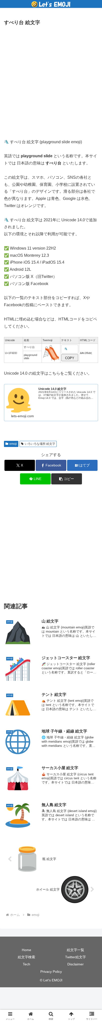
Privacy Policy (51, 972)
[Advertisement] (51, 80)
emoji (13, 444)
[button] (66, 478)
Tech (26, 964)
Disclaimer (75, 964)
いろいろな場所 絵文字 (40, 444)
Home (26, 950)
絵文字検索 (26, 957)
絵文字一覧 (75, 950)
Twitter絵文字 (75, 957)
